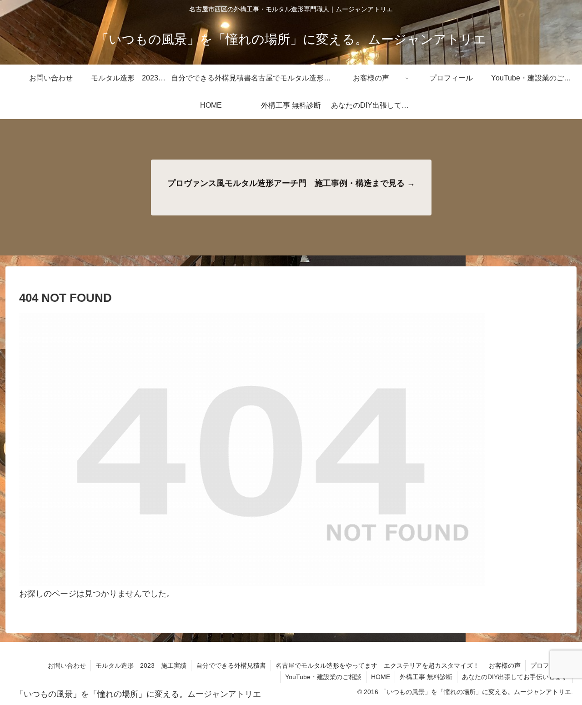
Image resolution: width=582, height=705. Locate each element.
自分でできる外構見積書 (231, 665)
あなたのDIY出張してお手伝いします (515, 676)
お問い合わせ (67, 665)
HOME (380, 676)
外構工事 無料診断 (426, 676)
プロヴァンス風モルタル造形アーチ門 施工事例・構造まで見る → (291, 183)
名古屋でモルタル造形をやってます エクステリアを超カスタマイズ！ (377, 665)
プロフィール (549, 665)
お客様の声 (505, 665)
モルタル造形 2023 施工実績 (140, 665)
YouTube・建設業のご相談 (323, 676)
